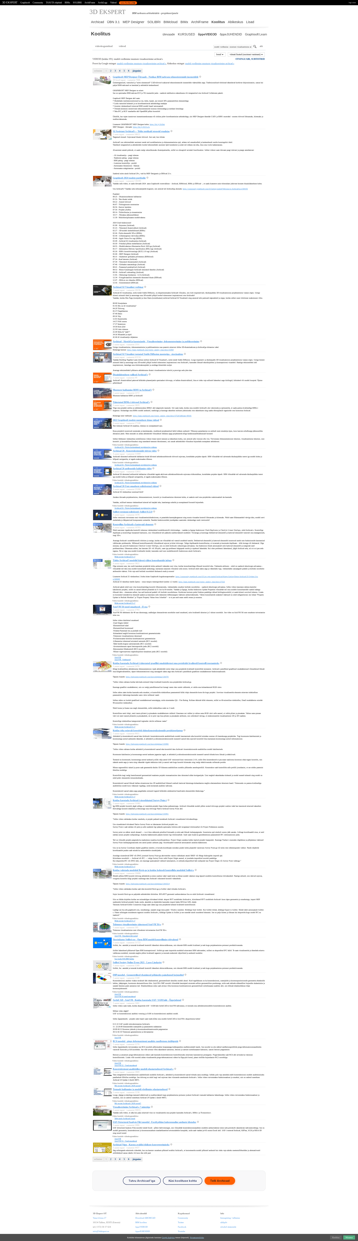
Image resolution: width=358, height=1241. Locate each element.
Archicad (97, 22)
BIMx (67, 2)
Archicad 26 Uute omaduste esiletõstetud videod (136, 486)
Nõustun (349, 1237)
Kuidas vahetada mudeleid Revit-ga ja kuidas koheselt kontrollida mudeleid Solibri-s (153, 870)
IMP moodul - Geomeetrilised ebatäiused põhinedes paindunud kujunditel (148, 975)
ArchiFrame (89, 2)
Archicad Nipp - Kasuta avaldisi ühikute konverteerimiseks (141, 1144)
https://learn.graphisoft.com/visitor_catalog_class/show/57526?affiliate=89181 (162, 416)
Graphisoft (25, 2)
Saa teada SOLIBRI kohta (124, 959)
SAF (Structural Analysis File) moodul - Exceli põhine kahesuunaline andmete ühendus (154, 1122)
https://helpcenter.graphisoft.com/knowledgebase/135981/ (147, 814)
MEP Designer (133, 22)
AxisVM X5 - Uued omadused (125, 1065)
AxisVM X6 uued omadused (125, 996)
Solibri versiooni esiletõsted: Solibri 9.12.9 (132, 511)
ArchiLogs (102, 2)
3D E (107, 11)
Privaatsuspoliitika (197, 1238)
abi (261, 46)
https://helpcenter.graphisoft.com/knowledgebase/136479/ (147, 677)
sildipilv (223, 1222)
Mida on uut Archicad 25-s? (124, 557)
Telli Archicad (220, 1180)
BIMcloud (171, 22)
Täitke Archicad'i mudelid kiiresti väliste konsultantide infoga (142, 560)
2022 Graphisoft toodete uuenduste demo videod (136, 420)
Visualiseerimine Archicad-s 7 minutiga (131, 1107)
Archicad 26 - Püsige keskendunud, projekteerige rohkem (135, 447)
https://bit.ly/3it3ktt (157, 124)
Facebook (182, 1227)
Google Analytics (168, 1238)
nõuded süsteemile (228, 1227)
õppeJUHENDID (231, 34)
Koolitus (218, 22)
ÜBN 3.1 (113, 22)
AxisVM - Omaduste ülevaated (126, 936)
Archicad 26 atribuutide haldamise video (132, 468)
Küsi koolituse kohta (183, 1180)
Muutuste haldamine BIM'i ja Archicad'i (132, 390)
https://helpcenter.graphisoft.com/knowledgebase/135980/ (147, 744)
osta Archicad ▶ (128, 3)
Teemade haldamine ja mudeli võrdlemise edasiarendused (140, 1089)
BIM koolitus (141, 1222)
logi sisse (352, 2)
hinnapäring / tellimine (230, 1218)
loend (219, 54)
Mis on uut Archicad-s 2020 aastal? (127, 1086)
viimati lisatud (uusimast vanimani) (245, 54)
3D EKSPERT (10, 2)
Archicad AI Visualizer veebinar (128, 287)
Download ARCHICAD (145, 1218)
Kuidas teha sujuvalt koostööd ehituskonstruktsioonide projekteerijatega (148, 730)
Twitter (181, 1222)
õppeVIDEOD (207, 34)
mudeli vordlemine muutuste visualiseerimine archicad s (141, 63)
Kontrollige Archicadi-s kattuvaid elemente (133, 524)
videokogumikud (104, 46)
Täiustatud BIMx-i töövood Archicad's (131, 402)
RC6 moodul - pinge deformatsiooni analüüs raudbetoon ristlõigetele (145, 1041)
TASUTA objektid (54, 2)
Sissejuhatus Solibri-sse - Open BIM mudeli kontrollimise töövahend (145, 939)
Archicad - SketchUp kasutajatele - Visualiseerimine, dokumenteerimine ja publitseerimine (156, 341)
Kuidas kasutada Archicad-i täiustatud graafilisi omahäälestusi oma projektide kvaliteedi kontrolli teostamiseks (166, 663)
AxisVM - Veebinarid (122, 660)
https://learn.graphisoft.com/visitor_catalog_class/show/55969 (150, 350)
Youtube (181, 1231)
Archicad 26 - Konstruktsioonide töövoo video (135, 451)
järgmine (137, 70)
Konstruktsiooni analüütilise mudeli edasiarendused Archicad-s (143, 1069)
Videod (113, 2)
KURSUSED (186, 34)
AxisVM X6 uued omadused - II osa (130, 607)
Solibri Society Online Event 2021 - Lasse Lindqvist (137, 962)
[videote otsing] (254, 47)
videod (122, 46)
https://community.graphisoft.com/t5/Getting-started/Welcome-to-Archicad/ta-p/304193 (215, 189)
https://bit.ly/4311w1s (141, 127)
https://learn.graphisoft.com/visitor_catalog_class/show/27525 (201, 582)
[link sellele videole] (200, 77)
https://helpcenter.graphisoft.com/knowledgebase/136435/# (148, 884)
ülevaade (169, 34)
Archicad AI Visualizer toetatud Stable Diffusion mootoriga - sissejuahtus (148, 354)
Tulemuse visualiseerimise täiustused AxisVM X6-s (137, 924)
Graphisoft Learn (256, 34)
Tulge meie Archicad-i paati (124, 1119)
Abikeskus (235, 22)
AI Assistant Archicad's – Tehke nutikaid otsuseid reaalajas (141, 131)
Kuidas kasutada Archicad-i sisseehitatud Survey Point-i (140, 800)
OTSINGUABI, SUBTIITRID (250, 59)
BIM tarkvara (139, 13)
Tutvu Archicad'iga (141, 1180)
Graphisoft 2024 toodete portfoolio (129, 178)
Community (38, 2)
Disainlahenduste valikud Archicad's (130, 374)
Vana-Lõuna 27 (99, 1218)
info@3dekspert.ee (101, 1231)
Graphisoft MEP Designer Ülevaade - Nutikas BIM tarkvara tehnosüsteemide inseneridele (155, 77)
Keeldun (336, 1237)
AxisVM (117, 657)
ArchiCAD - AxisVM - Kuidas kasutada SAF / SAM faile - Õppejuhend (147, 1000)
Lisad (250, 22)
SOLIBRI (77, 2)
